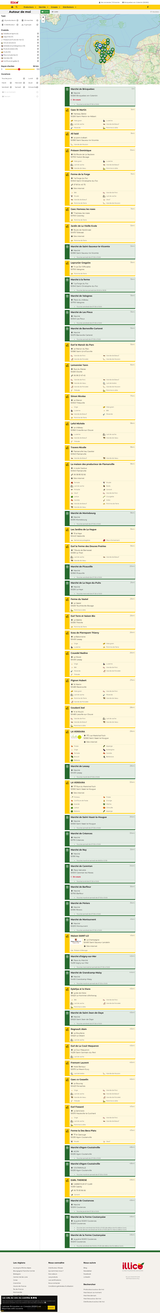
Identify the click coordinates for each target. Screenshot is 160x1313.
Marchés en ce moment (93, 1292)
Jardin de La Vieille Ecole (84, 226)
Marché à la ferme (80, 279)
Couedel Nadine (79, 653)
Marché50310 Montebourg (79, 518)
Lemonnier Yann (79, 365)
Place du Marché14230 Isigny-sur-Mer (80, 961)
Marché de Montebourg (83, 513)
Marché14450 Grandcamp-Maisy (81, 978)
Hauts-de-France (19, 1286)
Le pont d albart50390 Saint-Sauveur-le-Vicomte (85, 139)
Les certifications (54, 1280)
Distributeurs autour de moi (94, 1302)
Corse (15, 1280)
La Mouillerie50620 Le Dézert (78, 1034)
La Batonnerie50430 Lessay (78, 638)
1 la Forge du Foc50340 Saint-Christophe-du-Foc (84, 179)
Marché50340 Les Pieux (78, 317)
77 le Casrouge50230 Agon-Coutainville (81, 1136)
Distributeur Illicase (55, 1268)
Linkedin (87, 1277)
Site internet (78, 188)
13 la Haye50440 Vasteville (78, 534)
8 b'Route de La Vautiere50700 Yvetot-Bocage (82, 155)
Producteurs (29, 7)
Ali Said (75, 133)
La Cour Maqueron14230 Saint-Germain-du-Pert (83, 1051)
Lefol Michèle (78, 423)
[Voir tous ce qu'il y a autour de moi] (12, 7)
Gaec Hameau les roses (83, 209)
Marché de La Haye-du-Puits (86, 583)
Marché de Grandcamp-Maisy (86, 972)
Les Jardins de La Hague (83, 529)
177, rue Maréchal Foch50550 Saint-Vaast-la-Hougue (96, 737)
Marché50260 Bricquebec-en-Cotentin (84, 94)
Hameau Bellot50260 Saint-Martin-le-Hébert (83, 115)
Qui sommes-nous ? (55, 1271)
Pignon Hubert (78, 680)
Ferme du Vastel (79, 599)
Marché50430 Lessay (76, 771)
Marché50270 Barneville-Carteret (82, 333)
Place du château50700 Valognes (79, 301)
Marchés (42, 7)
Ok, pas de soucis (47, 1308)
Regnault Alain (79, 1029)
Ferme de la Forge (80, 174)
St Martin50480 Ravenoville (78, 685)
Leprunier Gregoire (81, 263)
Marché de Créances (81, 833)
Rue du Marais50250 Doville (78, 370)
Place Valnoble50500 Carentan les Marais (82, 871)
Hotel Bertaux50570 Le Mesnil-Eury (80, 1068)
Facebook (87, 1274)
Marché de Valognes (81, 296)
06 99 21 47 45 (79, 375)
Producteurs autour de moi (94, 1289)
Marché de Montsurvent (83, 919)
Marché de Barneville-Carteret (87, 328)
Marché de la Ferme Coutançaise (88, 1217)
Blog (85, 1268)
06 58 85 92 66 (79, 475)
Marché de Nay (79, 850)
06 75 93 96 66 (79, 1190)
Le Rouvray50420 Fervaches (78, 1084)
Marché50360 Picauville (78, 572)
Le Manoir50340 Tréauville (78, 401)
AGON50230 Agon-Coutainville (81, 1152)
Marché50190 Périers (76, 908)
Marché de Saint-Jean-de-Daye (87, 1013)
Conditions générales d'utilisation (60, 1286)
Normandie (17, 1292)
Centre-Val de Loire (20, 1277)
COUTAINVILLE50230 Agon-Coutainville (81, 1169)
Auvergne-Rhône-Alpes (22, 1268)
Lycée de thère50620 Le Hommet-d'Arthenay (84, 994)
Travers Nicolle (78, 447)
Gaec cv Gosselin (79, 1079)
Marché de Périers (80, 903)
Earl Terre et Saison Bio (83, 616)
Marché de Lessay (80, 766)
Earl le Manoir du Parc (82, 345)
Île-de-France (18, 1289)
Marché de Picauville (82, 566)
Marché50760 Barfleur (77, 892)
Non (32, 1308)
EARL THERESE (79, 1180)
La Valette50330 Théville (77, 621)
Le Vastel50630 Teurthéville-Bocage (82, 604)
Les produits (53, 1277)
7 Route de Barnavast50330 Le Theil (81, 551)
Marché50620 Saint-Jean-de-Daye (82, 1018)
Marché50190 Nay (75, 855)
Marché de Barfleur (81, 887)
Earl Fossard (77, 1107)
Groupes (54, 7)
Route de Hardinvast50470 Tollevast (81, 231)
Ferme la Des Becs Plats (83, 1130)
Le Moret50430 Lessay (76, 658)
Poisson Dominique (81, 150)
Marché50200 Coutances (78, 1206)
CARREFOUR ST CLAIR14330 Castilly (81, 1185)
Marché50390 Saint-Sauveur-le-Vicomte (85, 251)
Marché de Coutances (82, 1200)
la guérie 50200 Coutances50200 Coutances (83, 1222)
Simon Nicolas (78, 396)
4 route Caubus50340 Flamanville (79, 469)
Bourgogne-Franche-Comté (24, 1271)
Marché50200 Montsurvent (79, 924)
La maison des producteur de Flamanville (92, 464)
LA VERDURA (78, 731)
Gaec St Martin (78, 110)
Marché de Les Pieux (82, 312)
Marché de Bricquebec (83, 89)
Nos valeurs (52, 1274)
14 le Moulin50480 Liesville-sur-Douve (82, 713)
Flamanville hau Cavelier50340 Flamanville (82, 452)
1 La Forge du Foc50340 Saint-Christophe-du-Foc (84, 285)
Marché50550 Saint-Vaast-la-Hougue (83, 822)
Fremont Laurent (80, 1062)
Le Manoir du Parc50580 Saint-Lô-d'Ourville (81, 350)
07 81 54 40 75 (79, 185)
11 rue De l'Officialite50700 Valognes (81, 268)
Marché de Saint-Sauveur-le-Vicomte (90, 246)
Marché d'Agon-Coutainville (85, 1147)
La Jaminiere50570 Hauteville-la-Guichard (83, 1112)
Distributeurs (68, 7)
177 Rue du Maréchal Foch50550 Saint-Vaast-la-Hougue (83, 787)
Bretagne (16, 1274)
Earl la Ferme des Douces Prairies (88, 546)
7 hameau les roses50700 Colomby (80, 214)
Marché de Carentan (81, 866)
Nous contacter (54, 1283)
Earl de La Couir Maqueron (85, 1046)
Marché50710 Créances (77, 838)
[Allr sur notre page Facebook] (148, 7)
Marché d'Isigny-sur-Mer (83, 956)
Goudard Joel (78, 708)
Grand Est (17, 1283)
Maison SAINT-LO (80, 936)
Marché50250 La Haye (77, 588)
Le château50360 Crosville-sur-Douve (82, 429)
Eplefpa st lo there (80, 989)
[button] (100, 46)
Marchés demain (90, 1295)
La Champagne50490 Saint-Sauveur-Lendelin (97, 941)
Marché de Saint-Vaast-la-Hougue (89, 817)
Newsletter (88, 1271)
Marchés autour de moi (92, 1299)
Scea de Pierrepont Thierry (85, 632)
